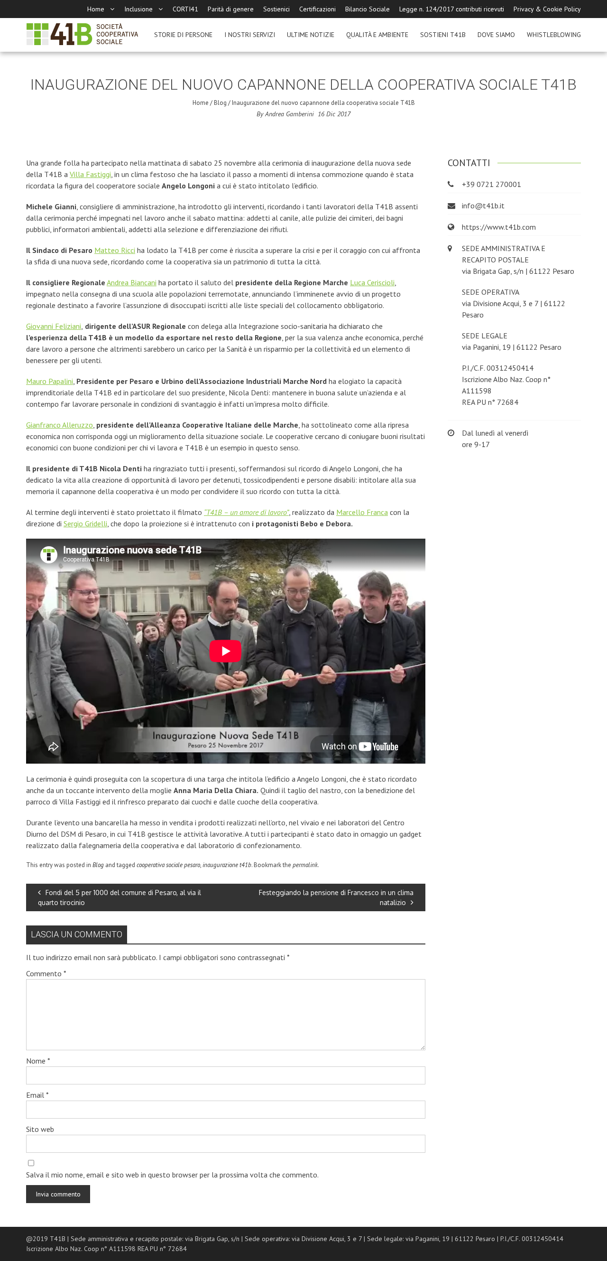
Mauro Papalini (49, 381)
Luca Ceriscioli (372, 282)
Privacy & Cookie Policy (547, 9)
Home (95, 9)
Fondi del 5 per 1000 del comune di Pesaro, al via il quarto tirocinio (119, 897)
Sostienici (276, 9)
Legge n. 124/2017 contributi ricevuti (451, 9)
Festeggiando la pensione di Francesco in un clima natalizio (336, 897)
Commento (46, 973)
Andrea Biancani (131, 282)
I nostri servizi (249, 34)
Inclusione (138, 9)
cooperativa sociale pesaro (168, 865)
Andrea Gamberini (289, 114)
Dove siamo (496, 34)
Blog (220, 103)
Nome (38, 1060)
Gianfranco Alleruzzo (59, 425)
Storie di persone (183, 34)
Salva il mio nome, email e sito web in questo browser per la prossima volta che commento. (172, 1174)
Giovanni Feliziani (53, 326)
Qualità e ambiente (377, 34)
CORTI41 (185, 9)
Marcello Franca (362, 512)
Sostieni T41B (443, 34)
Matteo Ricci (114, 250)
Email (37, 1095)
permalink (305, 865)
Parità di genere (231, 9)
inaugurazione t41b (226, 865)
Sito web (40, 1129)
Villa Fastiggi (90, 174)
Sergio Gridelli (85, 523)
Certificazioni (317, 9)
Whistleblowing (554, 34)
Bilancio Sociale (367, 9)
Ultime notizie (310, 34)
